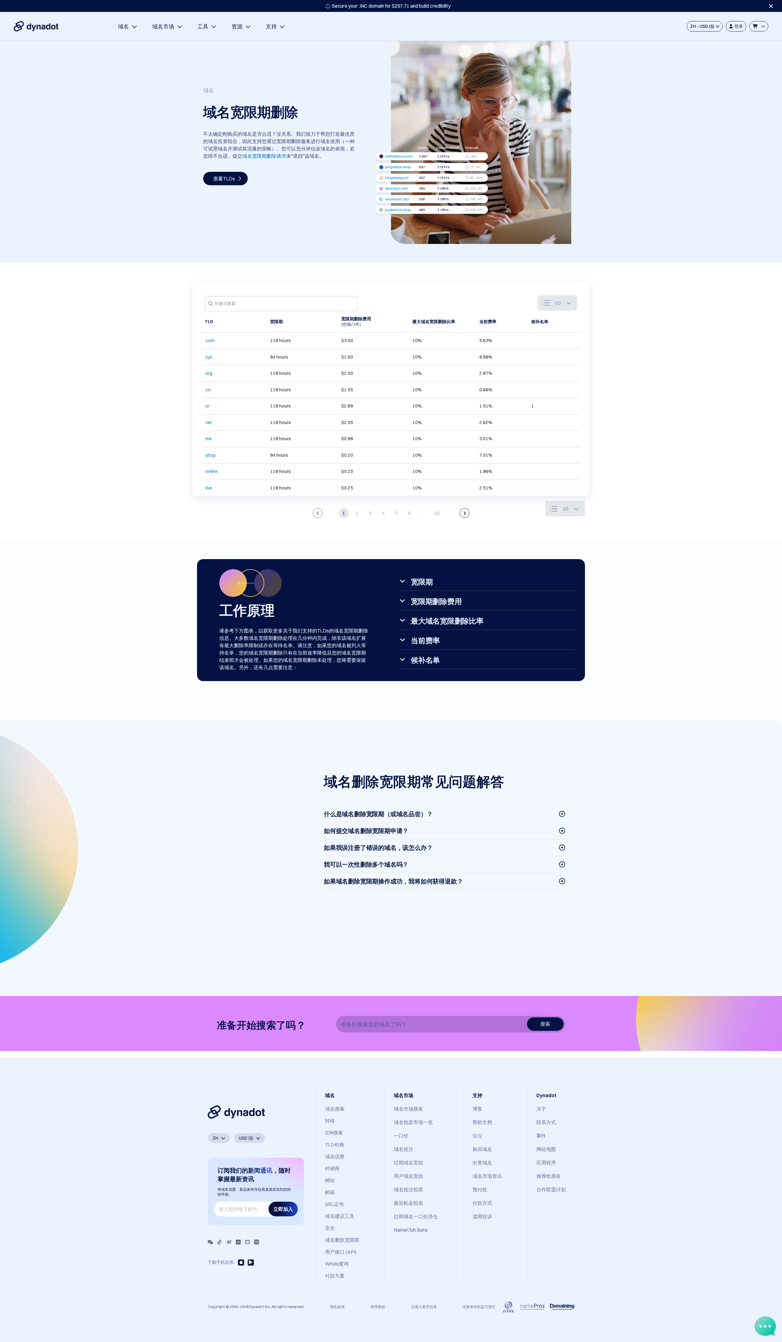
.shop (210, 455)
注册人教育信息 (424, 1306)
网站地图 (546, 1149)
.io (207, 406)
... (422, 513)
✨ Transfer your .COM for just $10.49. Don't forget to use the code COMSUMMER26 (388, 6)
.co (208, 390)
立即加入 (283, 1209)
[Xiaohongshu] (238, 1242)
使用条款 (378, 1306)
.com (209, 340)
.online (211, 471)
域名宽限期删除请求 (264, 156)
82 (437, 513)
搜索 (545, 1024)
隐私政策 (337, 1306)
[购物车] (758, 26)
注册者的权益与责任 (478, 1306)
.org (208, 373)
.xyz (208, 357)
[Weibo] (229, 1242)
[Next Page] (465, 513)
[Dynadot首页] (36, 26)
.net (208, 422)
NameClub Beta (411, 1230)
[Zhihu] (256, 1242)
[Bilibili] (247, 1242)
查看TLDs (224, 178)
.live (208, 488)
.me (208, 438)
